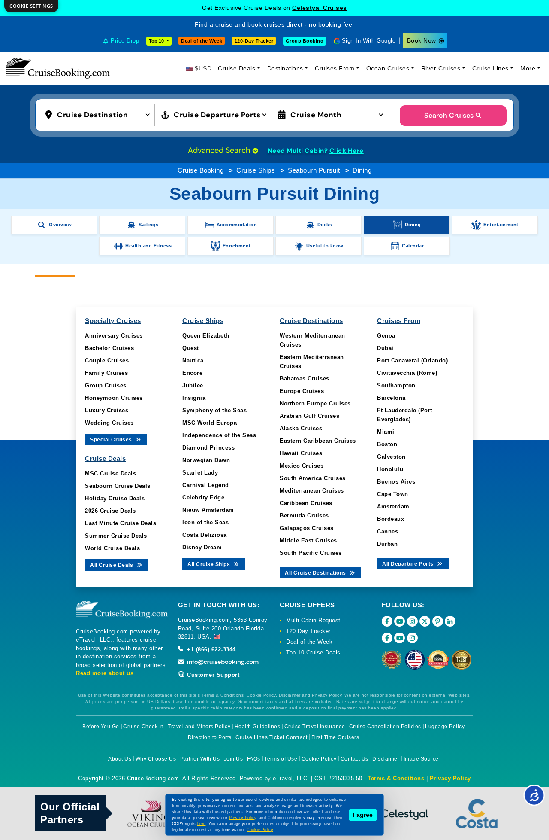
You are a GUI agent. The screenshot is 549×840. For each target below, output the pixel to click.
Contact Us (354, 759)
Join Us (233, 759)
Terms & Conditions (396, 778)
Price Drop (125, 40)
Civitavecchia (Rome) (407, 373)
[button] (99, 114)
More (527, 68)
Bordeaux (390, 519)
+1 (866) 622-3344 (210, 649)
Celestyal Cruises (319, 7)
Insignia (193, 398)
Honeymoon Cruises (114, 398)
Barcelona (391, 398)
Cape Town (392, 494)
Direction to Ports (210, 737)
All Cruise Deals (112, 565)
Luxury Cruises (106, 410)
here (201, 824)
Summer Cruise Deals (116, 536)
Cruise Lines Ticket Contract (271, 737)
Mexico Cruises (301, 466)
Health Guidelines (258, 727)
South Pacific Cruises (311, 553)
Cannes (387, 531)
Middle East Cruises (308, 540)
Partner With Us (200, 759)
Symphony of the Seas (214, 410)
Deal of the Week (201, 40)
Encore (192, 373)
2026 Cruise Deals (110, 511)
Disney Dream (202, 547)
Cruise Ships (255, 170)
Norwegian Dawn (206, 460)
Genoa (386, 335)
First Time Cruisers (335, 737)
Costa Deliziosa (204, 535)
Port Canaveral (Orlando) (412, 360)
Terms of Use (280, 759)
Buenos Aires (396, 481)
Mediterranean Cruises (312, 490)
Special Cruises (111, 440)
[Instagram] (412, 621)
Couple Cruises (107, 360)
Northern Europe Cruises (315, 403)
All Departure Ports (408, 564)
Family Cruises (106, 373)
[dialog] (31, 6)
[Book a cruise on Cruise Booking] (58, 68)
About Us (119, 759)
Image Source (421, 759)
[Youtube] (399, 621)
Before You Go (100, 727)
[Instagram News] (412, 638)
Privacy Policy (450, 778)
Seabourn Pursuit (314, 170)
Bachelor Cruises (109, 348)
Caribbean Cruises (306, 503)
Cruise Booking (200, 170)
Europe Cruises (302, 391)
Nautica (193, 360)
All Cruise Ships (209, 564)
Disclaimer (385, 759)
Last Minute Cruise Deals (120, 523)
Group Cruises (106, 385)
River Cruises (441, 68)
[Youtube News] (399, 638)
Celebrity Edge (203, 497)
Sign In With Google (369, 40)
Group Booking (305, 40)
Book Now (421, 40)
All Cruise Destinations (316, 573)
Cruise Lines (490, 68)
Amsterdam (393, 506)
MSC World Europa (209, 423)
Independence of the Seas (219, 435)
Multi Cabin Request (313, 620)
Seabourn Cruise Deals (118, 486)
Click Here (346, 150)
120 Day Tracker (308, 631)
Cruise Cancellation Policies (385, 727)
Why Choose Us (156, 759)
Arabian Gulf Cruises (309, 416)
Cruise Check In (143, 727)
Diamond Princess (208, 447)
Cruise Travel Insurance (314, 727)
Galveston (391, 456)
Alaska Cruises (301, 428)
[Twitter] (424, 621)
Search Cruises (449, 115)
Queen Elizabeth (205, 335)
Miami (386, 432)
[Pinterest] (437, 621)
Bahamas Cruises (304, 378)
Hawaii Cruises (301, 453)
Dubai (385, 348)
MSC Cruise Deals (110, 473)
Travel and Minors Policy (199, 727)
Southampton (396, 385)
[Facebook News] (387, 638)
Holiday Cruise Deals (115, 498)
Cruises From (334, 68)
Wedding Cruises (109, 423)
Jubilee (192, 385)
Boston (387, 444)
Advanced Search (220, 150)
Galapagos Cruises (307, 528)
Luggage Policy (445, 727)
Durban (387, 544)
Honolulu (390, 469)
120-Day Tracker (254, 40)
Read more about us (104, 673)
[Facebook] (387, 621)
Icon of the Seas (205, 522)
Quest (190, 348)
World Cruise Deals (112, 548)
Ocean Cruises (388, 68)
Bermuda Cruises (304, 515)
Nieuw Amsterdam (208, 510)
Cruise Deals (236, 68)
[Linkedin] (450, 621)
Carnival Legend (205, 485)
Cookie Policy (319, 759)
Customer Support (212, 675)
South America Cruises (313, 478)
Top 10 (157, 40)
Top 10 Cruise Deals (313, 652)
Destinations (285, 68)
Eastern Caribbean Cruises (318, 441)
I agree (363, 814)
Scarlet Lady (200, 472)
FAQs (253, 759)
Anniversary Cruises (114, 335)
